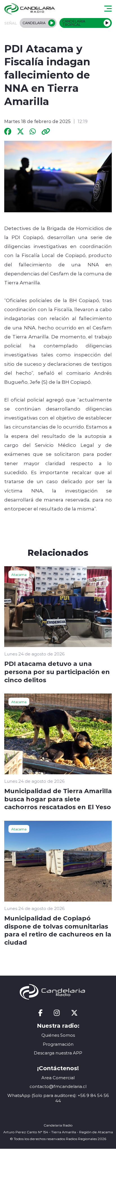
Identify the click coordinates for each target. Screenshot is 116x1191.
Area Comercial (58, 1077)
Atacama (18, 574)
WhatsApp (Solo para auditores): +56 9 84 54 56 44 (58, 1098)
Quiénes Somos (58, 1035)
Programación (58, 1044)
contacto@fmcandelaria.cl (58, 1086)
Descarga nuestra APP (58, 1053)
